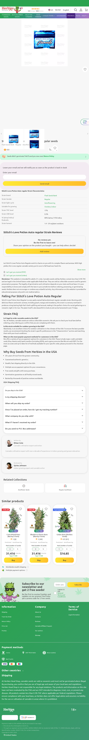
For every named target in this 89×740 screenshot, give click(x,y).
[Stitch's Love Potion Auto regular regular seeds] (44, 70)
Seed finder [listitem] (38, 16)
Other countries (12, 670)
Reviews (37, 621)
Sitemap (37, 635)
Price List (5, 626)
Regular (47, 199)
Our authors (39, 631)
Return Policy (6, 621)
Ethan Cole (18, 443)
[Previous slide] (1, 133)
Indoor (53, 207)
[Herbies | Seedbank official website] (13, 9)
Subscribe (78, 585)
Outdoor (47, 207)
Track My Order (7, 617)
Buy (13, 560)
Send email (44, 183)
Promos (4, 631)
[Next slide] (87, 133)
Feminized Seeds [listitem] (6, 16)
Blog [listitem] (78, 16)
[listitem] (80, 9)
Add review (44, 251)
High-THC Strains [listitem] (29, 16)
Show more (81, 269)
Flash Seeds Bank (50, 195)
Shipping (4, 612)
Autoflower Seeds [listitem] (17, 16)
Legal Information (74, 615)
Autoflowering (49, 203)
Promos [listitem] (70, 16)
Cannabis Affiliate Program (43, 626)
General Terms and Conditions (62, 595)
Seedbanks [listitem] (61, 16)
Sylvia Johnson (20, 465)
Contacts (38, 617)
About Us (38, 612)
